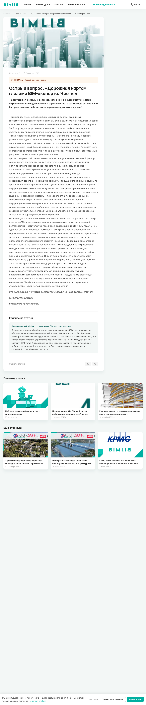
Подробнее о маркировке (35, 80)
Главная (27, 4)
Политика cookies (37, 701)
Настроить (93, 699)
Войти (137, 4)
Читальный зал (77, 4)
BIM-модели (43, 4)
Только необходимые (112, 699)
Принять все (135, 699)
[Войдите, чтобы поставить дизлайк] (95, 364)
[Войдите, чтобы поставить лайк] (88, 364)
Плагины (59, 4)
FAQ (31, 14)
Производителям (103, 4)
